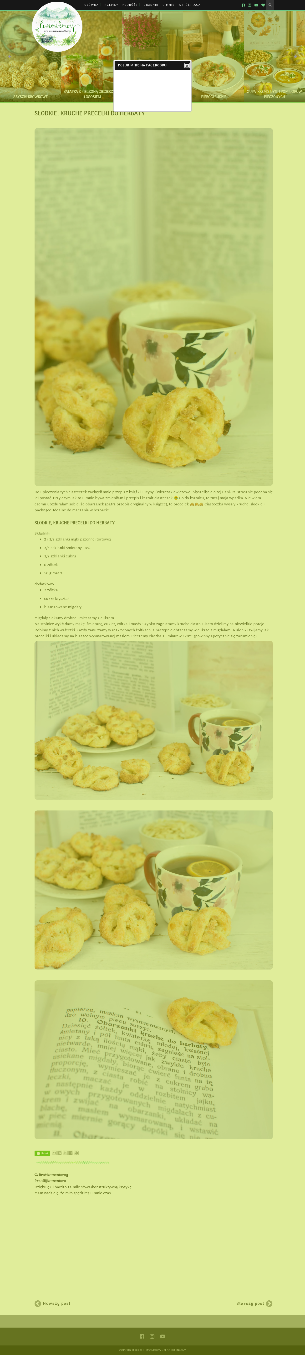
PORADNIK (150, 5)
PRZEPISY (110, 5)
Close (187, 65)
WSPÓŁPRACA (189, 5)
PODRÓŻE (130, 5)
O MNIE (168, 5)
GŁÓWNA (91, 5)
